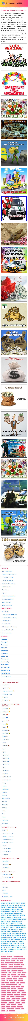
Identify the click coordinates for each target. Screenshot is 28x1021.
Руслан (21, 941)
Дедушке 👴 (6, 711)
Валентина (4, 968)
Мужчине (5, 770)
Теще (4, 817)
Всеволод (4, 919)
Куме (4, 749)
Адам (7, 903)
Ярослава (12, 1010)
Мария (8, 992)
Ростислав (15, 941)
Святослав (15, 943)
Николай (9, 937)
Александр (4, 905)
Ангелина (4, 964)
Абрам (3, 903)
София (23, 1002)
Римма (8, 1000)
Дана (8, 974)
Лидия (13, 986)
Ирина (7, 982)
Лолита (3, 988)
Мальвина (14, 990)
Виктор (22, 915)
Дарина (13, 974)
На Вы (4, 884)
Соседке (5, 804)
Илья (8, 929)
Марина (3, 992)
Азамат (13, 903)
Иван (7, 927)
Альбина (8, 962)
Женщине (5, 739)
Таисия (8, 1004)
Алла (21, 960)
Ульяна (3, 1006)
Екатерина (23, 976)
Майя (8, 990)
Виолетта (4, 972)
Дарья (18, 974)
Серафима (10, 1002)
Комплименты (6, 586)
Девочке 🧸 (6, 730)
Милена (3, 994)
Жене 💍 (5, 736)
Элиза (2, 1008)
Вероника (13, 970)
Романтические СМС (8, 596)
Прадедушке (6, 780)
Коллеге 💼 (6, 745)
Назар (24, 935)
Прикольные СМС (7, 599)
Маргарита (21, 990)
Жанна (15, 978)
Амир (2, 907)
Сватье (4, 786)
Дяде (4, 742)
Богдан (3, 913)
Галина (19, 972)
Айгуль (8, 958)
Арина (15, 966)
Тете (3, 814)
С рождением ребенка (9, 617)
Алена (3, 960)
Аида (2, 958)
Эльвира (17, 1008)
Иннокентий (14, 929)
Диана (23, 974)
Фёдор (24, 947)
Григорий (19, 921)
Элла (12, 1008)
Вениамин (16, 915)
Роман (8, 941)
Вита (9, 972)
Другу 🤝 (5, 830)
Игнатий (12, 927)
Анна (22, 964)
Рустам (3, 943)
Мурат (19, 935)
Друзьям (5, 823)
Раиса (18, 998)
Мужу (4, 767)
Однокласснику (7, 839)
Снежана (17, 1002)
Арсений (15, 909)
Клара (3, 984)
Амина (13, 962)
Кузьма (16, 931)
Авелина (3, 956)
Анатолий (8, 907)
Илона (11, 980)
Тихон (19, 947)
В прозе (5, 697)
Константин (10, 931)
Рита (13, 1000)
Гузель (24, 972)
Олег (14, 937)
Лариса (3, 986)
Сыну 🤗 (5, 724)
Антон (20, 907)
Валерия (11, 968)
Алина (8, 960)
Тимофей (8, 947)
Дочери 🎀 (5, 721)
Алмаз (16, 905)
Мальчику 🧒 (6, 864)
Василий (10, 915)
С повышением (7, 633)
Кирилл (3, 931)
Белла (20, 966)
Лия (22, 986)
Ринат (18, 939)
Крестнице (5, 758)
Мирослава (10, 994)
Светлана (3, 1002)
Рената (3, 1000)
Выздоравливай (7, 605)
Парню (4, 845)
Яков (2, 951)
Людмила (19, 988)
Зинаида (20, 978)
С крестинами (6, 620)
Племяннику (6, 848)
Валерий (3, 915)
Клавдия (22, 982)
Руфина (22, 1000)
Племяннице (6, 851)
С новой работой (7, 630)
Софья (3, 1004)
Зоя (7, 980)
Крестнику (5, 755)
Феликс (3, 949)
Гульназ (3, 974)
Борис (8, 913)
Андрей (15, 907)
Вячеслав (10, 919)
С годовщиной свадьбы (9, 614)
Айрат (23, 903)
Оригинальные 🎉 (8, 691)
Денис (3, 925)
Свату (4, 783)
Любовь (14, 988)
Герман (9, 921)
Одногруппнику (7, 833)
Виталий (3, 917)
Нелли (3, 996)
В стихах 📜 (6, 700)
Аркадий (3, 909)
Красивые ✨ (6, 688)
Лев (21, 931)
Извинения (5, 590)
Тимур (14, 947)
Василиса (23, 968)
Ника (7, 996)
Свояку (4, 795)
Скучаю (4, 593)
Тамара (13, 1004)
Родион (3, 941)
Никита (3, 937)
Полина (13, 998)
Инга (15, 980)
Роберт (23, 939)
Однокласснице (7, 842)
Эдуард (19, 949)
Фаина (8, 1006)
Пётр (2, 939)
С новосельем (6, 623)
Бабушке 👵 (6, 708)
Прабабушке (6, 776)
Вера (8, 970)
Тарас (2, 947)
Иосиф (21, 929)
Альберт (22, 905)
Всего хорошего (7, 571)
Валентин (19, 913)
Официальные (7, 694)
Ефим (24, 925)
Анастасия (19, 962)
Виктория (20, 970)
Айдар (18, 903)
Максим (14, 933)
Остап (19, 937)
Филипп (9, 949)
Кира (17, 982)
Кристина (8, 984)
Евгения (17, 976)
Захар (2, 927)
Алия (17, 960)
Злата (2, 980)
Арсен (9, 909)
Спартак (9, 945)
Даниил (14, 923)
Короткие (5, 685)
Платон (8, 939)
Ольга (8, 998)
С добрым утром (7, 577)
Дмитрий (8, 925)
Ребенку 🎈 (6, 861)
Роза (17, 1000)
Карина (12, 982)
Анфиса (10, 966)
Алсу (2, 962)
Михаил (14, 935)
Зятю (4, 890)
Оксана (22, 996)
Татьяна (19, 1004)
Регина (23, 998)
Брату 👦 (5, 727)
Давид (3, 923)
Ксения (15, 984)
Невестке (5, 773)
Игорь (17, 927)
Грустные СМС (6, 602)
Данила (19, 923)
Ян (6, 951)
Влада (14, 972)
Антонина (4, 966)
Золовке (5, 893)
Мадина (3, 990)
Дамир (8, 923)
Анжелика (16, 964)
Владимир (10, 917)
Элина (7, 1008)
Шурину (5, 820)
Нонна (16, 996)
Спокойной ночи (7, 580)
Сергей (3, 945)
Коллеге (5, 887)
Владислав (17, 917)
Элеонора (20, 1006)
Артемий (3, 911)
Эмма (22, 1008)
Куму (4, 752)
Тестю (4, 811)
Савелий (9, 943)
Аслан (14, 911)
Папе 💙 (5, 718)
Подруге (5, 854)
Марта (13, 992)
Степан (22, 945)
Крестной (5, 761)
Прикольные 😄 (7, 874)
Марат (19, 933)
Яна (7, 1010)
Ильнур (3, 929)
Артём (20, 909)
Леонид (3, 933)
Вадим (13, 913)
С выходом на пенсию (9, 627)
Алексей (11, 905)
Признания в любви (8, 583)
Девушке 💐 (6, 733)
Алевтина (13, 958)
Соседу (4, 807)
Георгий (3, 921)
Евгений (15, 925)
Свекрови (5, 789)
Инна (2, 982)
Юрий (24, 949)
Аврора (9, 956)
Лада (19, 984)
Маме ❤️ (5, 714)
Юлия (2, 1010)
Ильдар (23, 927)
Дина (8, 976)
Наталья (23, 994)
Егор (20, 925)
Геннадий (23, 919)
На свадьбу (5, 611)
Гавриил (17, 919)
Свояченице (6, 798)
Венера (3, 970)
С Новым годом (7, 896)
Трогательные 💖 (7, 877)
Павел (23, 937)
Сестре (4, 801)
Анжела (10, 964)
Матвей (3, 935)
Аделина (20, 956)
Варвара (17, 968)
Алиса (13, 960)
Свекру (4, 792)
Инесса (20, 980)
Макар (8, 933)
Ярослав (11, 951)
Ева (12, 976)
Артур (9, 911)
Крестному (6, 764)
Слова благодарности (9, 574)
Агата (14, 956)
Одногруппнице (7, 836)
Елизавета (9, 978)
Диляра (3, 976)
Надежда (17, 994)
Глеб (14, 921)
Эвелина (14, 1006)
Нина (12, 996)
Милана (23, 992)
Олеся (3, 998)
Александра (21, 958)
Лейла (8, 986)
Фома (14, 949)
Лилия (18, 986)
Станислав (15, 945)
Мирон (8, 935)
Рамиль (13, 939)
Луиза (8, 988)
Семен (22, 943)
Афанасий (20, 911)
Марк (24, 933)
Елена (3, 978)
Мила (18, 992)
